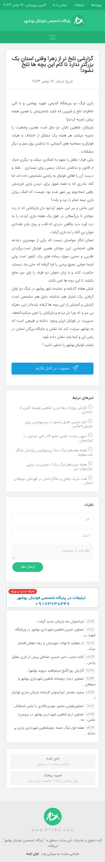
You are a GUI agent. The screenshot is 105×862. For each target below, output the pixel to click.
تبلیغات (78, 5)
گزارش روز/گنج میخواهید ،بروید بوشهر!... (55, 671)
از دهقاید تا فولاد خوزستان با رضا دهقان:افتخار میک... (56, 646)
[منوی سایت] (52, 37)
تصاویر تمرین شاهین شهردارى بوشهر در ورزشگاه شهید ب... (55, 632)
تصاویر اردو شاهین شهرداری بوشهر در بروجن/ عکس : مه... (56, 717)
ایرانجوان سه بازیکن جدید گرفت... (59, 622)
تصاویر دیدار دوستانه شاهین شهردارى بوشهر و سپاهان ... (56, 681)
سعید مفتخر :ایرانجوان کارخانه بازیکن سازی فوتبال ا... (53, 695)
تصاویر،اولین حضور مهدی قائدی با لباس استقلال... (48, 706)
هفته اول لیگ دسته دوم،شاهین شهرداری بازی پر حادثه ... (54, 730)
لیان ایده (32, 854)
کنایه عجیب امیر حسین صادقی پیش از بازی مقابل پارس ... (53, 659)
